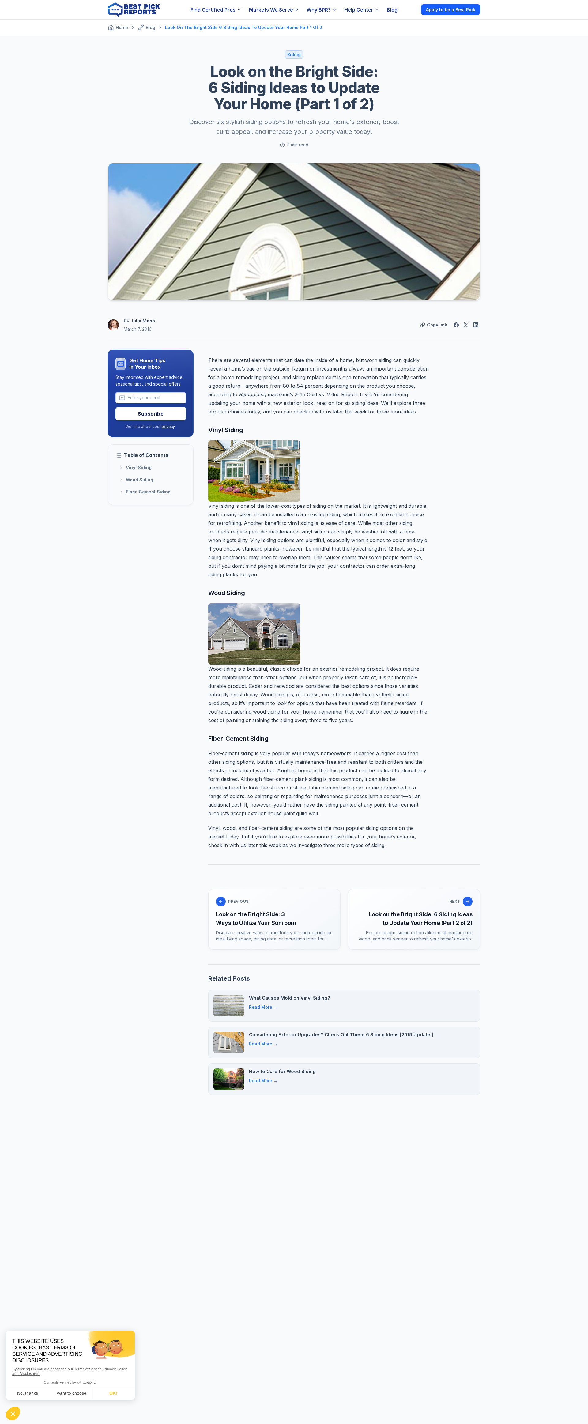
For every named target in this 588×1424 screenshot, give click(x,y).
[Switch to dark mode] (411, 9)
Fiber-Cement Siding (148, 491)
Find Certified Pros (213, 10)
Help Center (358, 10)
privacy (168, 426)
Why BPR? (319, 10)
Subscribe (151, 414)
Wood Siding (139, 479)
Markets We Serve (271, 10)
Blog (392, 10)
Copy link (437, 324)
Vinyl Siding (139, 467)
